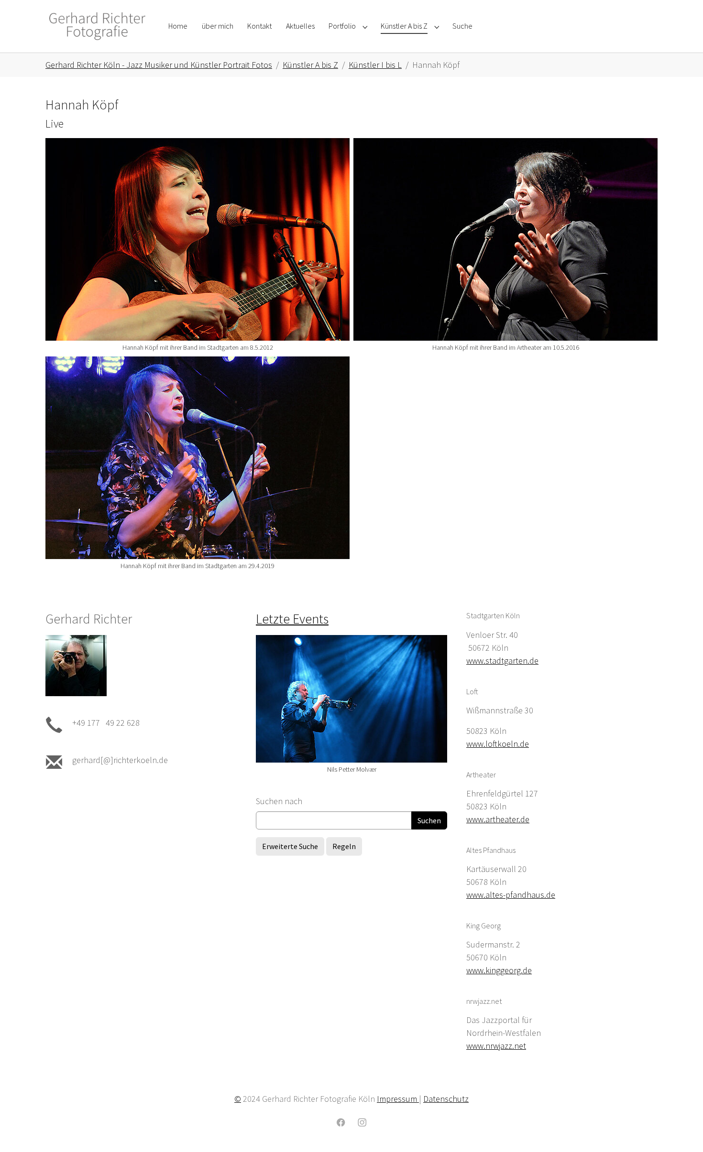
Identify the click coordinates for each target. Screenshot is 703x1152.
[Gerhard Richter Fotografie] (97, 26)
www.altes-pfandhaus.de (510, 894)
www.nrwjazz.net (496, 1045)
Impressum (398, 1098)
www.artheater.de (497, 819)
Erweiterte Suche (290, 846)
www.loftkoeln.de (497, 743)
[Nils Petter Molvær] (351, 699)
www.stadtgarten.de (502, 660)
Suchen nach (279, 801)
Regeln (344, 846)
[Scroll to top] (680, 1129)
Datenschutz (446, 1098)
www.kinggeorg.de (499, 970)
